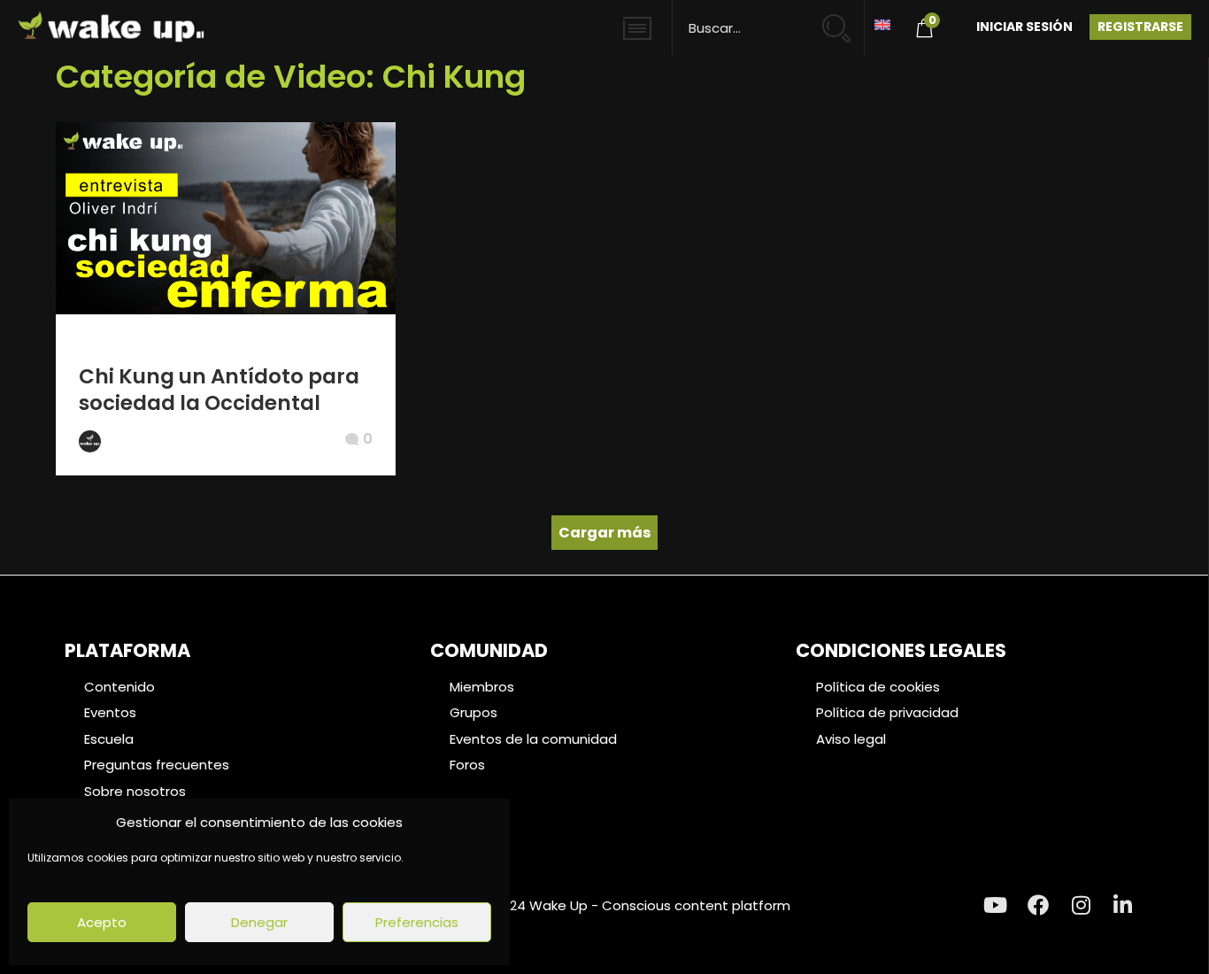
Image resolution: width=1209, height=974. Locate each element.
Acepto (102, 922)
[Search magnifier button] (844, 20)
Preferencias (416, 922)
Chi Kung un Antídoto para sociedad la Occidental (219, 389)
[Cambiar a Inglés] (882, 23)
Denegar (259, 922)
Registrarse (1140, 26)
